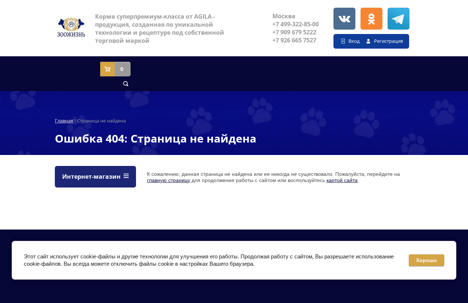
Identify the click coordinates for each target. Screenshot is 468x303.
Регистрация (388, 41)
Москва (283, 16)
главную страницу (168, 180)
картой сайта (342, 180)
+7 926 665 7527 (294, 40)
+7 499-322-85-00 (295, 24)
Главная (64, 120)
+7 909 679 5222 (294, 32)
